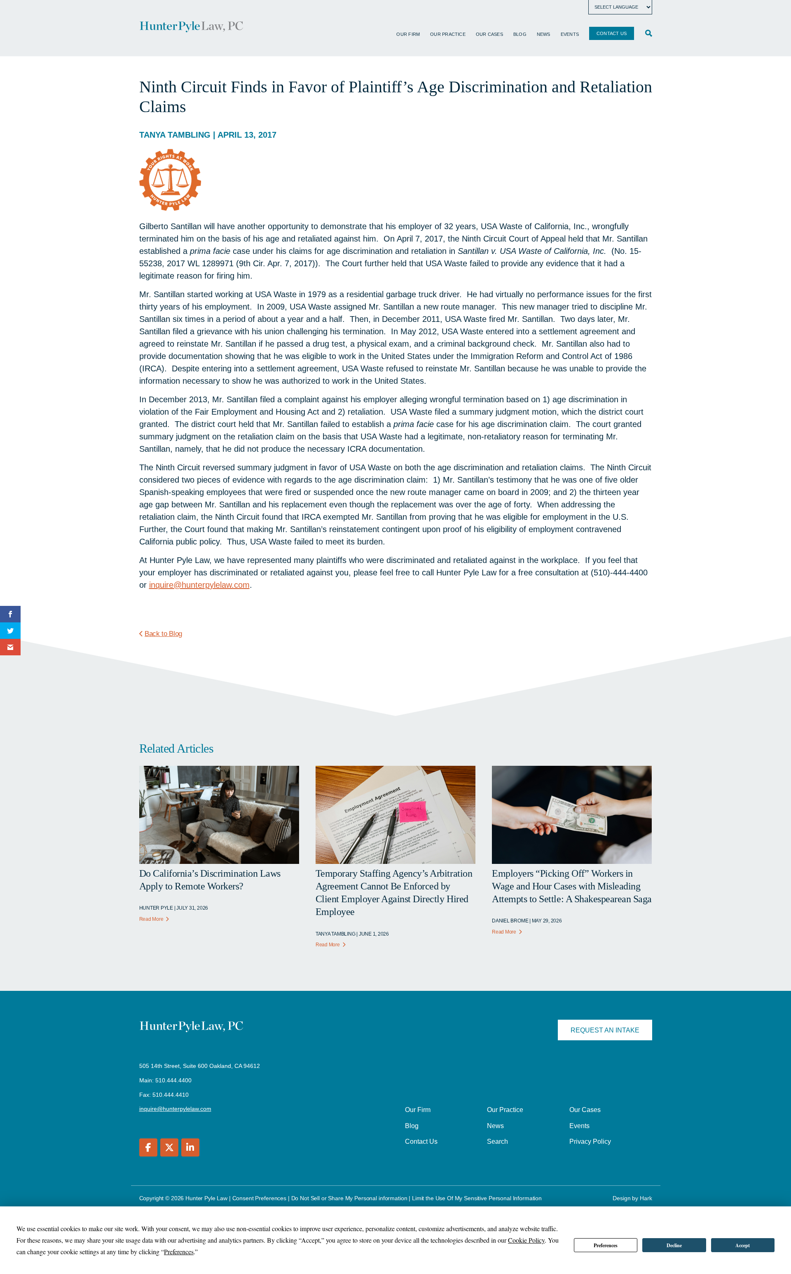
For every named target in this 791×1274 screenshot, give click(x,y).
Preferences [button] (179, 1251)
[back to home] (191, 28)
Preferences (606, 1245)
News (543, 34)
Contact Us (612, 33)
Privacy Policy (590, 1141)
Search (497, 1141)
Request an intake (605, 1030)
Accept (742, 1245)
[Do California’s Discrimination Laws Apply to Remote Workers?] (219, 861)
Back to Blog (163, 634)
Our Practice (448, 34)
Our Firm (408, 34)
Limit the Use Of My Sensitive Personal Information (477, 1198)
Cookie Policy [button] (526, 1240)
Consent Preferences (259, 1198)
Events (570, 34)
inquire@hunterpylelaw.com (199, 584)
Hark (646, 1198)
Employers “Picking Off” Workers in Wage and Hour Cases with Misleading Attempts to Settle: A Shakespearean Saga (572, 886)
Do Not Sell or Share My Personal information (349, 1198)
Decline (674, 1245)
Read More (151, 919)
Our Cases (489, 34)
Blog (520, 34)
